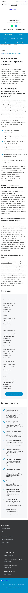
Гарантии (3, 534)
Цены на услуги (5, 542)
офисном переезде (6, 75)
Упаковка (5, 38)
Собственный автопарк (7, 539)
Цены (6, 42)
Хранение (21, 38)
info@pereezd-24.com (9, 571)
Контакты (20, 42)
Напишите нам (7, 573)
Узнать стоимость (14, 394)
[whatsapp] (12, 26)
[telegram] (16, 26)
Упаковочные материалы (7, 536)
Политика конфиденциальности (14, 587)
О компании (8, 34)
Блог (2, 531)
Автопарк (13, 38)
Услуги (21, 34)
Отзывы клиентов (5, 528)
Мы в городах (7, 561)
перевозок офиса (6, 263)
